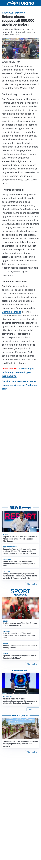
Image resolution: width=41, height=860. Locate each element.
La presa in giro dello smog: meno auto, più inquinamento (18, 372)
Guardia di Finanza (11, 311)
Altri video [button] (32, 709)
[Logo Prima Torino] (20, 3)
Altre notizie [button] (32, 584)
